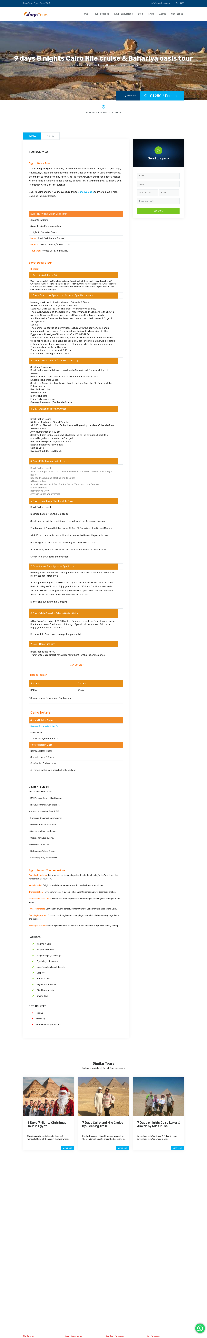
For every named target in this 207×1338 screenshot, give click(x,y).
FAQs (151, 13)
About (162, 13)
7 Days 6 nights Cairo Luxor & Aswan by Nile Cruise (158, 1124)
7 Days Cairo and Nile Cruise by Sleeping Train (102, 1124)
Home (85, 13)
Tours (79, 65)
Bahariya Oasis (86, 192)
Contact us (177, 13)
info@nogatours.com (160, 3)
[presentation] (76, 895)
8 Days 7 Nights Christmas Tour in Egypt (46, 1124)
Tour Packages (101, 13)
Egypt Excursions (123, 13)
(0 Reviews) (130, 95)
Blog (140, 13)
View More (67, 1148)
